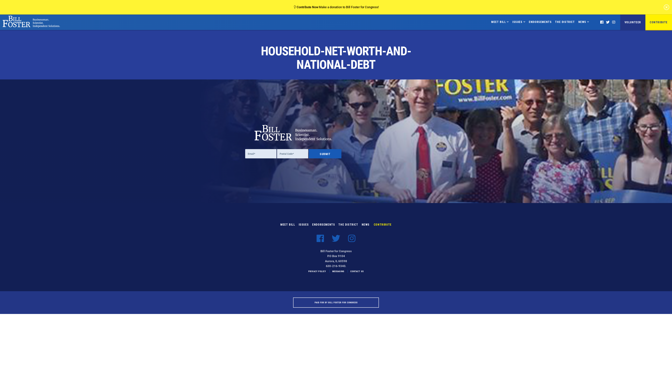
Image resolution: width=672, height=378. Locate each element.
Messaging (338, 271)
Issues (517, 22)
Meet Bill (498, 22)
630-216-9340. (336, 266)
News (582, 22)
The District (565, 22)
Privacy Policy (317, 271)
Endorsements (540, 22)
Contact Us (357, 271)
